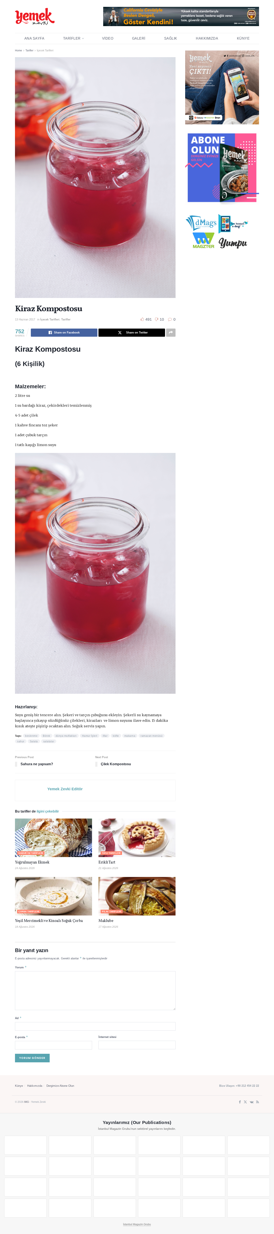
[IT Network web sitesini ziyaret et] (25, 1208)
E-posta (21, 1037)
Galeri (138, 38)
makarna (130, 735)
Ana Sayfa (34, 38)
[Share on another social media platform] (171, 333)
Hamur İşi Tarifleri (30, 853)
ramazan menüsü (151, 735)
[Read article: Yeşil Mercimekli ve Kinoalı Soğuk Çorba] (53, 896)
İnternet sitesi (107, 1037)
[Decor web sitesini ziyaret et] (70, 1187)
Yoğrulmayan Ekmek (32, 862)
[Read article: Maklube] (137, 896)
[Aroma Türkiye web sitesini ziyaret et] (115, 1166)
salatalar (48, 741)
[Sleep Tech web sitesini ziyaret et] (25, 1187)
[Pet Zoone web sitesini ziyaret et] (248, 1208)
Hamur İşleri (89, 735)
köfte (116, 735)
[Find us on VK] (251, 1102)
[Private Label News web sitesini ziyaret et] (70, 1145)
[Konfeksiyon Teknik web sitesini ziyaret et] (204, 1166)
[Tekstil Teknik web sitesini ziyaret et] (159, 1166)
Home (18, 50)
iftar (105, 735)
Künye (243, 38)
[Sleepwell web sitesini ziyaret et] (248, 1166)
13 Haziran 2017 (25, 319)
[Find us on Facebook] (240, 1102)
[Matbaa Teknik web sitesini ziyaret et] (70, 1208)
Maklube (105, 921)
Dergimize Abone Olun (60, 1085)
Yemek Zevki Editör (65, 789)
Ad (18, 1018)
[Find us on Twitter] (245, 1102)
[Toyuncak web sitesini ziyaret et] (204, 1187)
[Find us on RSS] (257, 1102)
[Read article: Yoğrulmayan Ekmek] (53, 838)
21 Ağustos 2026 (108, 868)
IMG (26, 1101)
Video (107, 38)
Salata (34, 741)
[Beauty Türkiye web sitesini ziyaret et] (25, 1145)
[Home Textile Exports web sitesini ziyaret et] (115, 1187)
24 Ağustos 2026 (25, 868)
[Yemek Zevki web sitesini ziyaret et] (204, 1145)
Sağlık (170, 38)
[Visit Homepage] (35, 16)
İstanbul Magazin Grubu (137, 1224)
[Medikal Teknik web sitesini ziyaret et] (159, 1145)
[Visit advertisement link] (181, 16)
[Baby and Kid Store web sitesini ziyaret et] (248, 1187)
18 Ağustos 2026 (25, 926)
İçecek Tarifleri (45, 50)
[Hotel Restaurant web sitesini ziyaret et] (248, 1145)
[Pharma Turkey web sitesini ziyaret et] (115, 1145)
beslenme (31, 735)
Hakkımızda (207, 38)
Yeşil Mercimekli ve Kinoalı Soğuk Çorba (49, 921)
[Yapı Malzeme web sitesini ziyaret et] (115, 1208)
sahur (20, 741)
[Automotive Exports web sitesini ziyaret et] (159, 1208)
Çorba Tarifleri (28, 911)
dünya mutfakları (66, 735)
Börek (46, 735)
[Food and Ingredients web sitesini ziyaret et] (25, 1166)
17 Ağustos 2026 (108, 926)
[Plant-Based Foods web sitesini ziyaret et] (70, 1166)
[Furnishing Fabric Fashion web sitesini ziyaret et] (159, 1187)
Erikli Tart (107, 862)
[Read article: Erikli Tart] (137, 838)
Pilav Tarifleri (111, 911)
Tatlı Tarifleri (111, 853)
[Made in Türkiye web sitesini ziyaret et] (204, 1208)
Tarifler (72, 38)
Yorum (21, 967)
